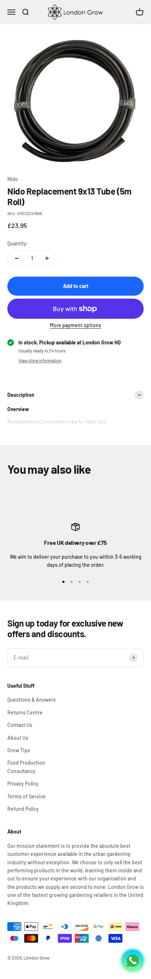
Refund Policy (23, 809)
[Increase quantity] (47, 258)
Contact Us (19, 725)
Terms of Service (26, 796)
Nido (12, 179)
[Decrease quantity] (17, 258)
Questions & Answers (31, 700)
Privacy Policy (22, 783)
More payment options (75, 325)
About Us (17, 738)
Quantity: (17, 243)
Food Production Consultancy (26, 767)
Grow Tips (18, 750)
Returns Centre (25, 712)
